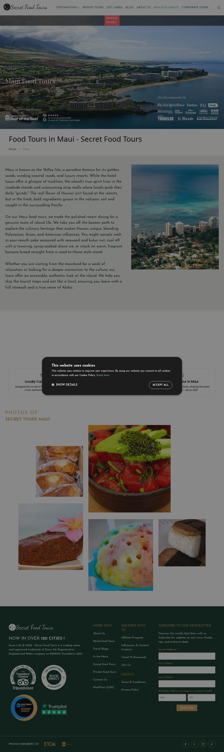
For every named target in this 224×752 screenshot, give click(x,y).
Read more (103, 375)
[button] (64, 385)
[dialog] (112, 376)
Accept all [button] (161, 385)
